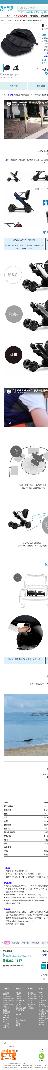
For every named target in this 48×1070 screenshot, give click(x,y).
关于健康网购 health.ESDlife (11, 1065)
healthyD (38, 1067)
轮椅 (7, 942)
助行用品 (35, 942)
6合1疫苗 (18, 1004)
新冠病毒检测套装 (8, 1000)
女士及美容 (42, 1013)
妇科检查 (6, 995)
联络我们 (38, 1065)
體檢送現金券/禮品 (32, 12)
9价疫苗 (18, 995)
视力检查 (6, 1019)
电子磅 (18, 1024)
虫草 (40, 998)
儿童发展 (6, 1025)
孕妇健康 (42, 1024)
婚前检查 (6, 1006)
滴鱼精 (41, 1002)
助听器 (18, 1026)
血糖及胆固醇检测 (21, 1020)
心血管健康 (42, 1017)
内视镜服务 (6, 1012)
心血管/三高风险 (8, 1004)
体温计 (18, 1022)
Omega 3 (42, 1004)
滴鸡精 (41, 995)
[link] (9, 1046)
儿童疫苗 (18, 993)
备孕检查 (6, 1008)
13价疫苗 (18, 998)
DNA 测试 (6, 1017)
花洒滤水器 (31, 1004)
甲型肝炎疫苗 (20, 1000)
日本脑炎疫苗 (20, 1010)
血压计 (18, 1018)
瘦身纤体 (42, 1015)
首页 (8, 15)
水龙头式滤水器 (33, 998)
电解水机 (30, 1008)
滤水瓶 (30, 1002)
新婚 (15, 1067)
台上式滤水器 (32, 995)
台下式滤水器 (32, 996)
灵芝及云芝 (42, 1000)
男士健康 (6, 1002)
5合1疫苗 (18, 1002)
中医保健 (6, 1023)
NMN (40, 993)
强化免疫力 (42, 1009)
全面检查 (6, 993)
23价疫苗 (18, 996)
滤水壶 (30, 1000)
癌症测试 (6, 1014)
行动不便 (25, 942)
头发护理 (42, 1022)
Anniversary (23, 1067)
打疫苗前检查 (7, 996)
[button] (37, 68)
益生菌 (41, 996)
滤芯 (29, 1006)
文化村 (10, 94)
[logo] (6, 12)
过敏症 (5, 1010)
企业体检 (6, 1027)
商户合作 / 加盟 (27, 1065)
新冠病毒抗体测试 (8, 998)
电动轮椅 (15, 942)
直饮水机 (30, 993)
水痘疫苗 (18, 1006)
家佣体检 (6, 1015)
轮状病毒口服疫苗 (21, 1008)
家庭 (31, 1067)
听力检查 (6, 1021)
